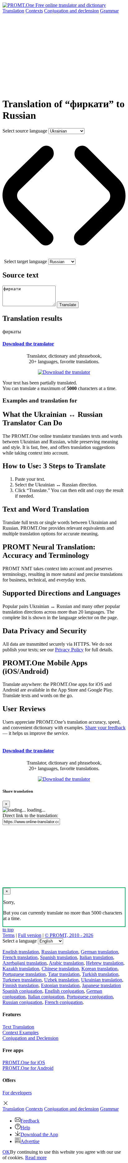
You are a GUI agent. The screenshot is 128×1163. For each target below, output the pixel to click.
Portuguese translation (24, 974)
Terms (8, 935)
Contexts (34, 10)
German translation (99, 951)
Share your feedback (105, 727)
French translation (20, 957)
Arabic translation (66, 963)
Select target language (25, 261)
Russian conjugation (22, 1002)
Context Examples (20, 1032)
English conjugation (64, 991)
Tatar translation (64, 974)
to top (8, 929)
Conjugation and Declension (30, 1038)
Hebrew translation (104, 963)
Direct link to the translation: (30, 815)
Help (25, 1127)
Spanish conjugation (22, 991)
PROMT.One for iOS (23, 1062)
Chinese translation (60, 968)
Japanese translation (101, 985)
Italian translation (96, 957)
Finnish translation (20, 985)
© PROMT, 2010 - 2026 (69, 935)
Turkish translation (100, 974)
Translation (13, 10)
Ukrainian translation (101, 979)
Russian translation (59, 951)
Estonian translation (60, 985)
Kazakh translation (20, 968)
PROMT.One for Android (27, 1068)
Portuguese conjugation (90, 996)
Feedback (30, 1120)
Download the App (39, 1134)
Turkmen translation (22, 979)
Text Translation (18, 1027)
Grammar (109, 10)
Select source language (24, 130)
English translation (20, 951)
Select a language (19, 940)
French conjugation (64, 1002)
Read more (36, 1157)
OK (6, 1152)
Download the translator (28, 343)
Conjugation (71, 10)
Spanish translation (58, 957)
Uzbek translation (61, 979)
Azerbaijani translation (24, 963)
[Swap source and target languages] (64, 255)
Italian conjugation (46, 996)
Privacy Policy (69, 649)
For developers (17, 1092)
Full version (29, 935)
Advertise (30, 1141)
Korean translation (99, 968)
